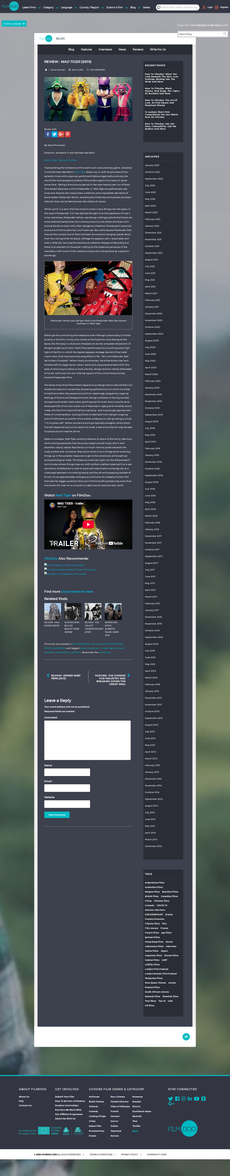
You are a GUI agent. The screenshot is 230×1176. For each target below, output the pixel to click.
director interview (155, 910)
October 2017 (152, 549)
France (164, 928)
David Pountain (58, 70)
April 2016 (150, 671)
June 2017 (150, 576)
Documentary (96, 1131)
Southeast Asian (141, 1111)
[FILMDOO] (183, 1128)
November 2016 (153, 623)
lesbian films (152, 960)
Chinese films (161, 901)
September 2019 (154, 414)
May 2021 (150, 280)
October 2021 (152, 246)
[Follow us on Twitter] (170, 1099)
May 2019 (150, 435)
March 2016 (151, 677)
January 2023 (152, 165)
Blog (71, 49)
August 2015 (151, 725)
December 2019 (153, 394)
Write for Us (158, 49)
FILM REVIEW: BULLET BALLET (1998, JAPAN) (72, 627)
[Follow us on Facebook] (177, 1099)
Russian (136, 1101)
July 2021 (150, 266)
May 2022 (150, 199)
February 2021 (152, 300)
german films (152, 937)
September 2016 (154, 637)
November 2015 (153, 704)
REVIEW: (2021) (94, 627)
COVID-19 (162, 905)
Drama (169, 914)
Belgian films (152, 891)
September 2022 (154, 178)
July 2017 (150, 570)
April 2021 (150, 286)
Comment (50, 717)
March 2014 (151, 839)
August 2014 (151, 806)
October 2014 (152, 792)
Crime (92, 1121)
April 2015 (150, 752)
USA (170, 1001)
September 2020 (154, 334)
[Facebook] (48, 133)
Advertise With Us (65, 1118)
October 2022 (152, 172)
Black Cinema (96, 1101)
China (148, 901)
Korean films (171, 955)
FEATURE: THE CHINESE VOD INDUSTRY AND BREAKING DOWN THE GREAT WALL (110, 680)
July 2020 (150, 347)
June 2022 (150, 192)
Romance (137, 1096)
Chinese (93, 1106)
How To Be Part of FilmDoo (70, 1101)
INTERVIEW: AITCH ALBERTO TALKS (112, 628)
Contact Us (25, 1105)
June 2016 (150, 657)
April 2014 (150, 832)
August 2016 (151, 644)
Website (49, 797)
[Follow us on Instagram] (183, 1099)
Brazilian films (170, 891)
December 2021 (153, 232)
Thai (134, 1121)
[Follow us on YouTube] (196, 1099)
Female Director (120, 1101)
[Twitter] (54, 133)
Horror (169, 942)
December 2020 (153, 313)
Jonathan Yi (95, 648)
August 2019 (151, 421)
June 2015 (150, 738)
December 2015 (153, 698)
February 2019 (152, 448)
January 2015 (152, 772)
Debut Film (95, 1126)
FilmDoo (51, 558)
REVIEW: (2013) (65, 677)
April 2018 (150, 509)
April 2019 (150, 441)
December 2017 (153, 536)
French (115, 1111)
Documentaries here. (77, 591)
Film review (151, 928)
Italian (114, 1126)
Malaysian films (153, 978)
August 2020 (152, 340)
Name (49, 765)
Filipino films (152, 923)
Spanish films (152, 996)
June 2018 (150, 495)
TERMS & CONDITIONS (101, 1154)
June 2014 (150, 819)
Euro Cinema (118, 1096)
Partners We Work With (68, 1110)
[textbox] (180, 7)
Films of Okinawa (120, 1106)
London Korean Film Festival (161, 973)
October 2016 (152, 630)
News (122, 49)
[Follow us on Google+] (171, 1104)
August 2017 (151, 563)
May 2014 (150, 826)
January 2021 (152, 307)
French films (152, 932)
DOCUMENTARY (97, 70)
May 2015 (150, 745)
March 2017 (151, 597)
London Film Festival (156, 969)
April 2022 (150, 205)
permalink (105, 652)
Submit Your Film (64, 1096)
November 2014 (153, 785)
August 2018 (151, 482)
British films (151, 896)
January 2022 (152, 226)
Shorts (136, 1106)
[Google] (61, 133)
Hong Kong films (154, 942)
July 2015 (150, 731)
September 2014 (154, 799)
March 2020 (151, 374)
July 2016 (150, 650)
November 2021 (153, 239)
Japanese (116, 1131)
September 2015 (154, 718)
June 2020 (150, 354)
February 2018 (152, 522)
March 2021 (151, 293)
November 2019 (153, 401)
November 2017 (153, 543)
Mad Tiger (108, 648)
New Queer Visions (155, 982)
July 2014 (150, 812)
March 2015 (151, 758)
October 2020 (152, 327)
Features (86, 49)
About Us (24, 1096)
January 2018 (152, 529)
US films (76, 652)
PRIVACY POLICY (129, 1154)
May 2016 (150, 664)
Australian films (154, 887)
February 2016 (152, 684)
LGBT (165, 960)
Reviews (138, 49)
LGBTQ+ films (152, 964)
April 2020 (150, 367)
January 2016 (152, 691)
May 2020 (150, 361)
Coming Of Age (97, 1116)
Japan (83, 648)
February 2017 (152, 603)
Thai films (150, 1001)
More (135, 1131)
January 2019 (152, 455)
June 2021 (150, 273)
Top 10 (162, 1001)
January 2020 (152, 387)
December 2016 (153, 617)
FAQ (21, 1101)
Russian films (152, 987)
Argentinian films (154, 882)
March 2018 (151, 516)
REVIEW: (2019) (51, 624)
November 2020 (153, 320)
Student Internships (66, 1105)
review (172, 982)
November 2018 (153, 462)
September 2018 (154, 475)
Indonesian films (154, 946)
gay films (166, 932)
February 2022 (152, 219)
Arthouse (94, 1096)
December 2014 (153, 779)
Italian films (151, 951)
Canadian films (169, 896)
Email (49, 781)
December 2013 (153, 846)
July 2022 (150, 185)
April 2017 (150, 590)
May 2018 (150, 502)
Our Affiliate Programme (69, 1114)
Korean (115, 1136)
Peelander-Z (63, 652)
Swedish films (170, 996)
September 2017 (154, 556)
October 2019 (152, 408)
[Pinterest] (68, 133)
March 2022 (151, 212)
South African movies (157, 992)
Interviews (105, 49)
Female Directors (154, 919)
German (115, 1116)
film (164, 923)
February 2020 (153, 381)
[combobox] (180, 7)
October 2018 (152, 468)
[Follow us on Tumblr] (203, 1099)
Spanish (137, 1116)
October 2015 (152, 711)
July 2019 (150, 428)
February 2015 (152, 765)
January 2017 (152, 610)
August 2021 (151, 259)
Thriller (136, 1126)
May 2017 (150, 583)
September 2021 (154, 253)
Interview (171, 946)
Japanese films (153, 955)
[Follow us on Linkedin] (190, 1099)
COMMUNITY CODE (157, 1154)
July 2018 (150, 489)
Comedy (149, 905)
